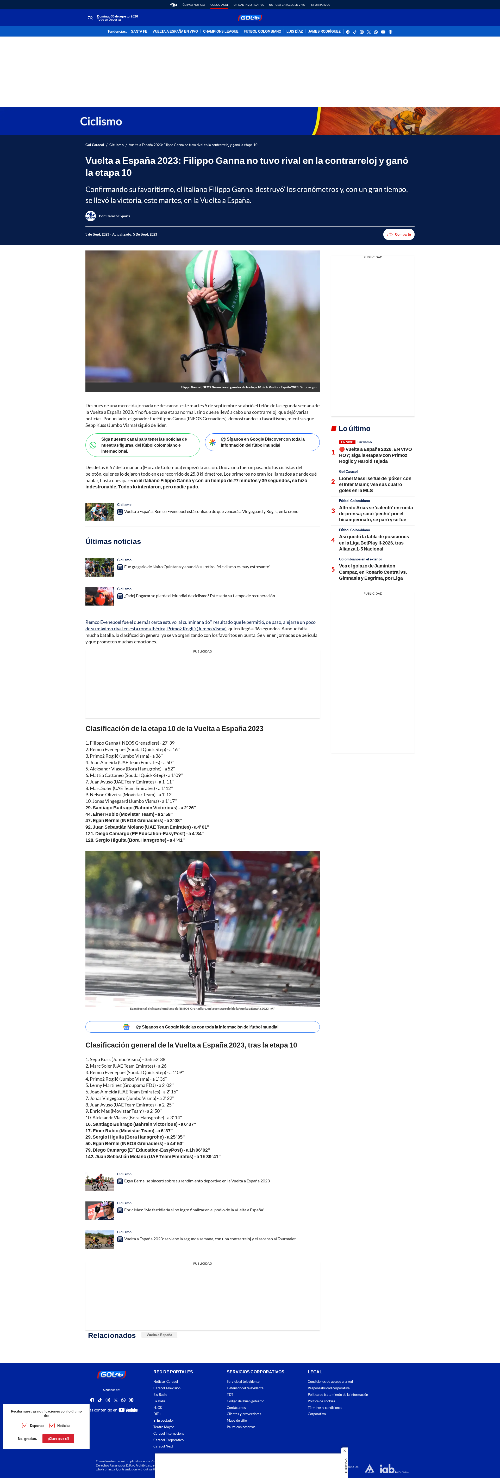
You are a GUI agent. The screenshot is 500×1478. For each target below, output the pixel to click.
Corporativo (317, 1414)
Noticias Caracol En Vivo (287, 4)
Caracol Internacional (169, 1433)
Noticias (63, 1425)
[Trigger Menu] (90, 18)
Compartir (403, 234)
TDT (230, 1394)
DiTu (156, 1414)
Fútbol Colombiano (354, 501)
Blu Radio (160, 1394)
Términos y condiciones (325, 1407)
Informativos (320, 4)
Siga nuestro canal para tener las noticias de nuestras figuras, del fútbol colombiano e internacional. (144, 444)
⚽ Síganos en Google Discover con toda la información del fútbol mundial (263, 441)
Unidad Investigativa (249, 4)
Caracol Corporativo (168, 1440)
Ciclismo (116, 145)
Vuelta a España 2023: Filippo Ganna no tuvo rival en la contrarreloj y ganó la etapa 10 (193, 145)
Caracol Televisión (166, 1388)
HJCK (157, 1407)
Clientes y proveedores (244, 1414)
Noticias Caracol (165, 1381)
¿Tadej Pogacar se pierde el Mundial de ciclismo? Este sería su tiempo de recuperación (199, 595)
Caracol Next (163, 1446)
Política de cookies (321, 1401)
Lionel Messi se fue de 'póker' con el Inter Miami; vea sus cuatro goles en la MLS (375, 484)
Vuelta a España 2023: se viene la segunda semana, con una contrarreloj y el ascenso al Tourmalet (210, 1238)
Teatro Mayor (163, 1427)
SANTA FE (139, 31)
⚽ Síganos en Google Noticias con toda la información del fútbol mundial (207, 1026)
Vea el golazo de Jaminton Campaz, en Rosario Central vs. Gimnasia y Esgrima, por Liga (373, 572)
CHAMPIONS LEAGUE (221, 31)
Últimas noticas (194, 4)
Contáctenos (236, 1407)
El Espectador (163, 1420)
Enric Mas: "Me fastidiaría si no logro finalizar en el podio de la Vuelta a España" (194, 1209)
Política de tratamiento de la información (338, 1394)
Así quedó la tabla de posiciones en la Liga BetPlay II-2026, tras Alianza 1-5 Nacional (374, 543)
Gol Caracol (219, 4)
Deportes (37, 1425)
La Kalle (159, 1401)
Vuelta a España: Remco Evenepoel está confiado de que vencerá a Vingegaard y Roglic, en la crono (211, 511)
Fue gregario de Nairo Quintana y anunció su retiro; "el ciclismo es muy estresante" (197, 566)
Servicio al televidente (243, 1381)
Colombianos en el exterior (360, 559)
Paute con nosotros (241, 1427)
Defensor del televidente (245, 1388)
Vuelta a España (159, 1335)
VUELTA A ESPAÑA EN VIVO (175, 31)
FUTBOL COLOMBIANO (262, 31)
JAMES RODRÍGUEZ (324, 31)
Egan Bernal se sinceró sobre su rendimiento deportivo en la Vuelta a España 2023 (197, 1180)
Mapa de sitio (237, 1420)
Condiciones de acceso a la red (330, 1381)
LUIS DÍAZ (294, 31)
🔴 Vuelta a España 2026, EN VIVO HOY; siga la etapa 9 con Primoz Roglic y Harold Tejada (375, 455)
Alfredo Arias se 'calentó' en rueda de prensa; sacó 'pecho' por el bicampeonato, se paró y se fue (376, 514)
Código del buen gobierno (245, 1401)
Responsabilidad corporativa (329, 1388)
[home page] (173, 5)
